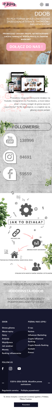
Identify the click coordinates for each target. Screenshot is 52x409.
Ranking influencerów (11, 353)
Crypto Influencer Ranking (35, 340)
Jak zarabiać (7, 346)
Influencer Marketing (37, 335)
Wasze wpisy (7, 331)
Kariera (31, 331)
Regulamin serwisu (10, 390)
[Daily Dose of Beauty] (9, 5)
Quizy (4, 335)
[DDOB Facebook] (2, 370)
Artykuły (5, 338)
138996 (27, 140)
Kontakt (31, 349)
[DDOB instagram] (10, 370)
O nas (30, 328)
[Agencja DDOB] (41, 4)
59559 (26, 173)
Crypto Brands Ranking (38, 345)
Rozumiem (26, 405)
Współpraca (7, 342)
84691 (26, 157)
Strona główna (8, 328)
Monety (5, 349)
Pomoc (31, 352)
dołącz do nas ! (26, 47)
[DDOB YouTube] (19, 370)
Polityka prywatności (30, 390)
